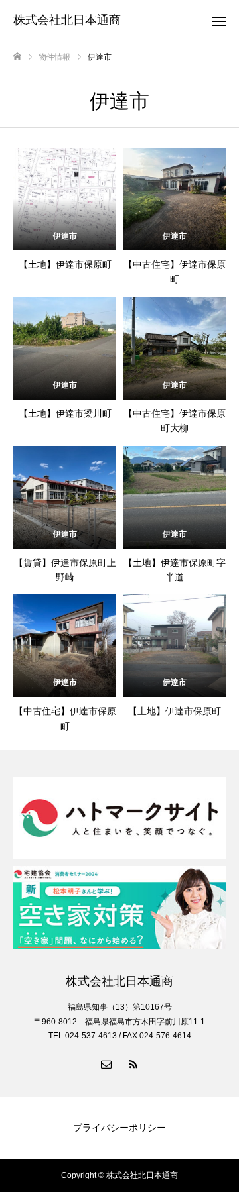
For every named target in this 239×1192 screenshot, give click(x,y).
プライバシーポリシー (119, 1127)
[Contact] (106, 1063)
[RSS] (132, 1063)
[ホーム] (17, 56)
